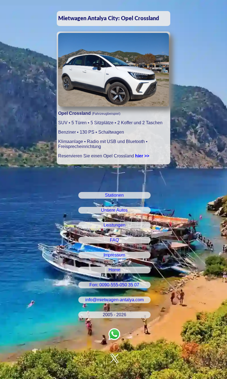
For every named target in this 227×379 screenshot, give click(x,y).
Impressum (114, 255)
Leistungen (114, 225)
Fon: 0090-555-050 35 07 (114, 284)
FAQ (114, 240)
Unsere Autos (114, 210)
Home (114, 270)
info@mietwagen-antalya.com (114, 299)
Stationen (114, 195)
